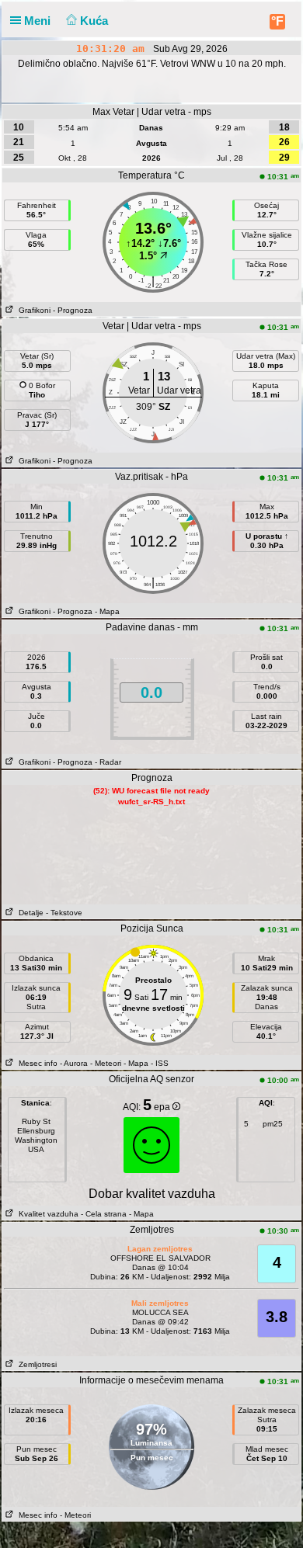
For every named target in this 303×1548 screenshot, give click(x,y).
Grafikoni (32, 310)
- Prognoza (72, 310)
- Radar (108, 762)
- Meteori (105, 1063)
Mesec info (35, 1063)
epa (163, 1107)
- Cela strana (104, 1214)
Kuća (95, 20)
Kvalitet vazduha (46, 1214)
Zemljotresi (35, 1364)
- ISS (160, 1063)
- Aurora (74, 1063)
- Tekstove (64, 912)
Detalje (29, 912)
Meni (39, 20)
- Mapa (107, 611)
